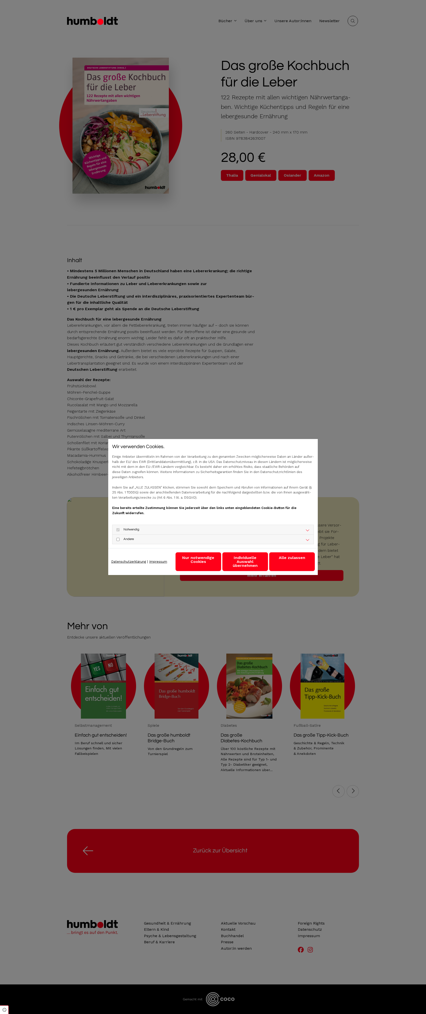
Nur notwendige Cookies (198, 559)
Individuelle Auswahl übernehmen (245, 561)
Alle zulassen (292, 557)
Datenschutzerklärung (128, 561)
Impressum (158, 561)
